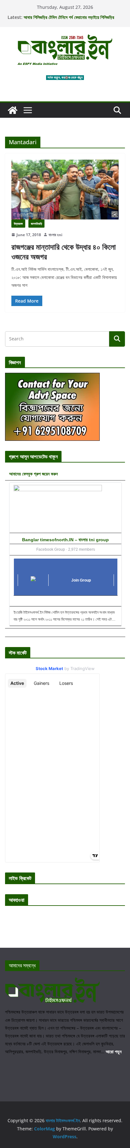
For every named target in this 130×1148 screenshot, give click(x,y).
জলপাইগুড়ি (36, 223)
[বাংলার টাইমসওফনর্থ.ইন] (12, 110)
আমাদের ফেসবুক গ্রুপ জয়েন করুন (33, 474)
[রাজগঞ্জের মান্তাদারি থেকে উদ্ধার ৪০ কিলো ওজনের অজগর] (65, 189)
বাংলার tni (55, 234)
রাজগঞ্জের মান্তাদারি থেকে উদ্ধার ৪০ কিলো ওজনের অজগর (63, 252)
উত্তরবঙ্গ (18, 223)
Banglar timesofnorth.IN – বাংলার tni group (65, 539)
